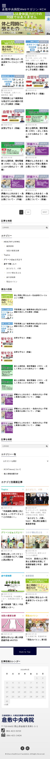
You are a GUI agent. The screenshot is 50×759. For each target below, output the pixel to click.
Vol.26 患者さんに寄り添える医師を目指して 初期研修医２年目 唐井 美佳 (37, 562)
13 (28, 212)
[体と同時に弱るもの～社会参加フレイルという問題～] (7, 300)
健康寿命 (4, 95)
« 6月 (6, 705)
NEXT (45, 212)
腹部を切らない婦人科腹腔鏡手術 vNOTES (12, 638)
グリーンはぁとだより (13, 259)
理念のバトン (11, 282)
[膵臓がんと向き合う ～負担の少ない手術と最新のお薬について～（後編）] (7, 399)
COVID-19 (32, 553)
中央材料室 (8, 596)
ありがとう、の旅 (13, 268)
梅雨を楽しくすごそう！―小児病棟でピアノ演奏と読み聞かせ (12, 557)
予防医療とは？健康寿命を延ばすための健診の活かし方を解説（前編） (12, 101)
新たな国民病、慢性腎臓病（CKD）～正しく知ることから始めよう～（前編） (12, 165)
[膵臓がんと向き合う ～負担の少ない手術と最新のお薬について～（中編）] (7, 413)
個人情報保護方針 (11, 474)
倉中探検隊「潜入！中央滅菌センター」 (12, 605)
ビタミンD (38, 58)
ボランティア (33, 510)
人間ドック (35, 60)
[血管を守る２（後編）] (7, 342)
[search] (47, 227)
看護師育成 (42, 636)
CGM (30, 58)
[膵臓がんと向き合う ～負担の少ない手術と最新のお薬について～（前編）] (7, 427)
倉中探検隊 (11, 277)
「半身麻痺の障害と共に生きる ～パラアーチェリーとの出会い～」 (12, 514)
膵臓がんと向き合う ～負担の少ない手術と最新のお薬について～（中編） (12, 196)
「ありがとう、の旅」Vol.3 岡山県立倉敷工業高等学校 (36, 521)
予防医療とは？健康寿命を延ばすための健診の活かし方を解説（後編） (37, 66)
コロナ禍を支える (13, 273)
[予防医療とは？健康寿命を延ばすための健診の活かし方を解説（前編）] (7, 328)
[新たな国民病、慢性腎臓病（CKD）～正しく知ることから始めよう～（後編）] (7, 370)
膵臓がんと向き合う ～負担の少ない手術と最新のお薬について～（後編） (37, 164)
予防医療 (7, 92)
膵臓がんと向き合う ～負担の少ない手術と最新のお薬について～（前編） (37, 196)
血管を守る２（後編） (36, 93)
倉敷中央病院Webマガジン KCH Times (24, 11)
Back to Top (24, 652)
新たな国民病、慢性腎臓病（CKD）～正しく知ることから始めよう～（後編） (37, 132)
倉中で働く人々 (10, 264)
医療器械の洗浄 (14, 598)
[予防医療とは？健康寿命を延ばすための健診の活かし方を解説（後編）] (7, 314)
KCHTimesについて (12, 469)
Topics (7, 255)
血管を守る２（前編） (11, 128)
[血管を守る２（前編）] (7, 356)
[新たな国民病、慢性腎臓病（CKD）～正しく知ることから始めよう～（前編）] (7, 385)
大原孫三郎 (32, 636)
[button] (4, 5)
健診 (42, 60)
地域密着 (43, 510)
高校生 (41, 515)
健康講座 (7, 14)
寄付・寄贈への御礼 (33, 512)
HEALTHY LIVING (12, 242)
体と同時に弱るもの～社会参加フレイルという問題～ (12, 62)
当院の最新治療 (12, 251)
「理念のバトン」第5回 (36, 639)
